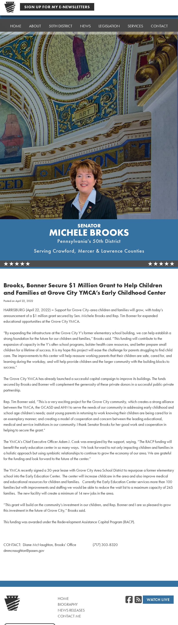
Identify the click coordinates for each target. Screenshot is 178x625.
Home (15, 25)
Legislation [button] (109, 25)
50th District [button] (60, 25)
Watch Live (158, 599)
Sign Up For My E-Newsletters (57, 6)
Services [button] (135, 25)
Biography (68, 604)
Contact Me (69, 615)
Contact (159, 25)
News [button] (85, 25)
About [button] (35, 25)
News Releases (71, 610)
